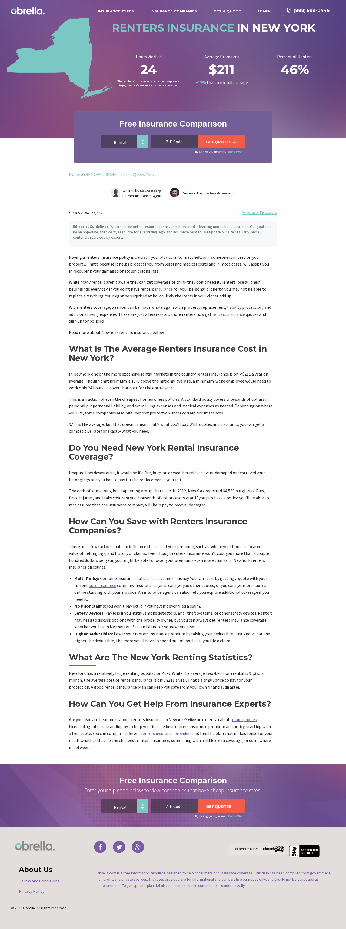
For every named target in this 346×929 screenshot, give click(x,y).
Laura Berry (150, 190)
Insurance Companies (174, 11)
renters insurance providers (166, 733)
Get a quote (227, 11)
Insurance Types (116, 11)
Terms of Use (235, 152)
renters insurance (228, 314)
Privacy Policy (31, 891)
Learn (264, 11)
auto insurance (102, 585)
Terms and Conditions (39, 881)
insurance (164, 289)
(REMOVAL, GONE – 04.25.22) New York (119, 174)
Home (74, 174)
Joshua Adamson (219, 193)
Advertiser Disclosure (259, 212)
